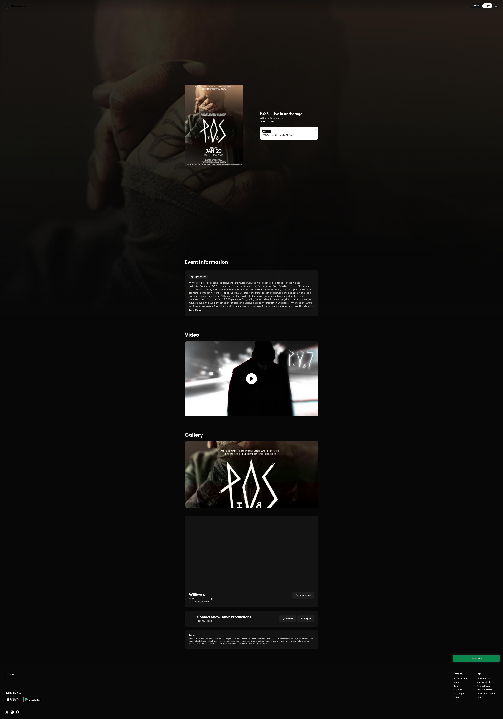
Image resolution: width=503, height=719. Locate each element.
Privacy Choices (484, 690)
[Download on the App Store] (13, 699)
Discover (458, 690)
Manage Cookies (485, 682)
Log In (487, 6)
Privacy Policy (483, 686)
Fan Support (459, 694)
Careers (457, 697)
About (457, 682)
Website (289, 619)
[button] (7, 6)
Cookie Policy (483, 678)
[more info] (316, 129)
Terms (479, 697)
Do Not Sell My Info (486, 694)
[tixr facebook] (17, 712)
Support (307, 619)
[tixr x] (6, 712)
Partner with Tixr (461, 678)
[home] (9, 675)
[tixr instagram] (12, 712)
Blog (456, 686)
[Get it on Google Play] (32, 699)
